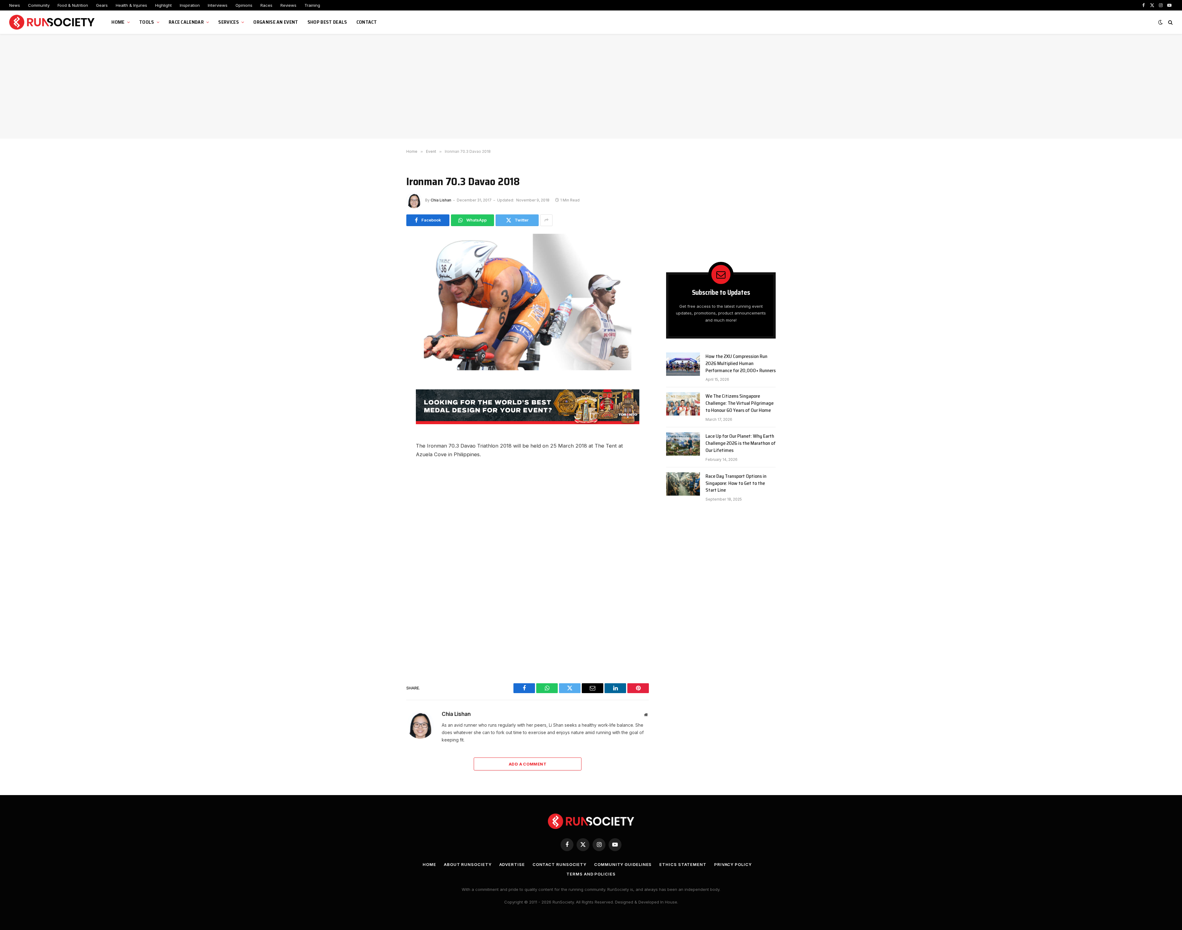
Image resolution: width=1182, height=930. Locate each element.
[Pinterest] (385, 470)
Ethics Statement (682, 864)
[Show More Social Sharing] (546, 220)
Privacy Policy (733, 864)
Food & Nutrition (73, 5)
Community (39, 5)
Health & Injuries (131, 5)
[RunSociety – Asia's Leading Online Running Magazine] (52, 22)
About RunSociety (468, 864)
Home (117, 22)
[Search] (1170, 22)
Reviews (288, 5)
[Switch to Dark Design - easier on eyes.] (1160, 22)
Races (266, 5)
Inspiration (190, 5)
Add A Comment (527, 763)
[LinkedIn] (385, 456)
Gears (102, 5)
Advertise (512, 864)
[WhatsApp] (385, 414)
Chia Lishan (441, 200)
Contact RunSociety (559, 864)
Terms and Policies (590, 873)
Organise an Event (275, 22)
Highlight (163, 5)
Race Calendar (186, 22)
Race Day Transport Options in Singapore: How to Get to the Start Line (736, 483)
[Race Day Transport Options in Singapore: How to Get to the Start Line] (683, 484)
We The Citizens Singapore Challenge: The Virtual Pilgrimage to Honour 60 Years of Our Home (740, 403)
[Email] (385, 442)
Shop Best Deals (327, 22)
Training (312, 5)
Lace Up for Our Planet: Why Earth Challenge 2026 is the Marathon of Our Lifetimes (741, 443)
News (14, 5)
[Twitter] (385, 428)
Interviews (217, 5)
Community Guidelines (623, 864)
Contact (366, 22)
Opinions (243, 5)
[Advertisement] (591, 86)
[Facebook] (385, 401)
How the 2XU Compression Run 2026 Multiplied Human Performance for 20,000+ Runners (741, 363)
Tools (146, 22)
